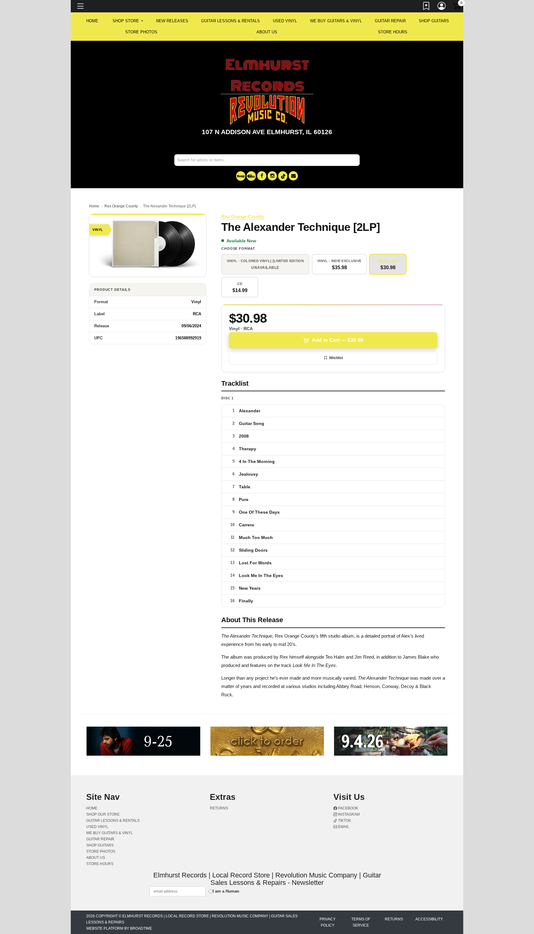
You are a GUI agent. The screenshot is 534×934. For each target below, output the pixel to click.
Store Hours (392, 32)
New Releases (172, 21)
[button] (128, 21)
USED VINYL (285, 21)
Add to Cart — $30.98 (337, 340)
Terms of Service (360, 922)
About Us (266, 32)
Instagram (348, 814)
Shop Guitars (434, 21)
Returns (219, 808)
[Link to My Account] (442, 7)
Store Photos (141, 32)
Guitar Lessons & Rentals (230, 21)
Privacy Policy (328, 922)
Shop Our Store (103, 814)
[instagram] (272, 176)
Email (343, 827)
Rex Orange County (121, 206)
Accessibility (429, 919)
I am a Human (226, 891)
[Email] (293, 176)
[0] (457, 7)
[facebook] (261, 176)
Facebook (347, 808)
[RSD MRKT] (251, 176)
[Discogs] (240, 176)
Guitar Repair (390, 21)
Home (94, 206)
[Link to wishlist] (426, 7)
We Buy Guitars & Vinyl (336, 21)
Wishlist (336, 358)
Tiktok (344, 820)
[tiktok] (283, 176)
